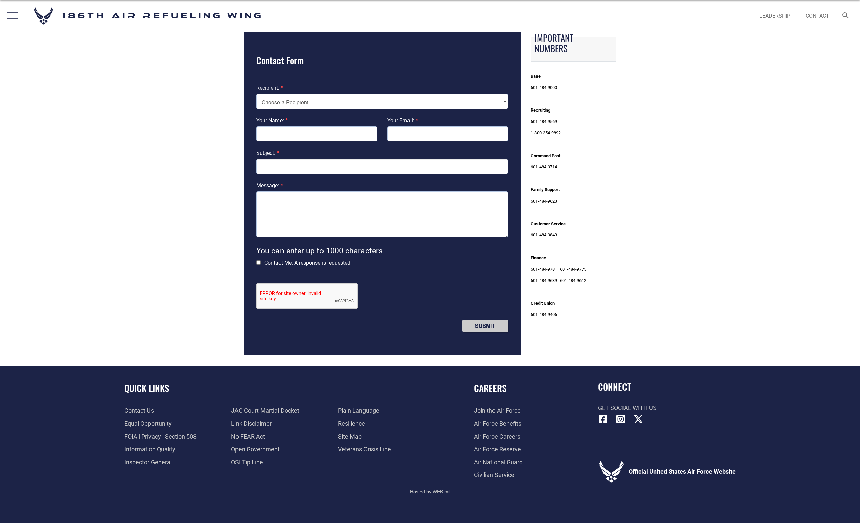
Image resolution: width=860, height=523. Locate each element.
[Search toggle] (846, 16)
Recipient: (269, 88)
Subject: (267, 153)
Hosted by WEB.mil (430, 491)
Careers (490, 388)
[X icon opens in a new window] (638, 419)
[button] (11, 16)
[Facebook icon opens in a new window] (603, 419)
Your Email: (402, 120)
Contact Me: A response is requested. (308, 263)
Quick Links (146, 388)
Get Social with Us (627, 407)
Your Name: (272, 120)
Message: (269, 185)
